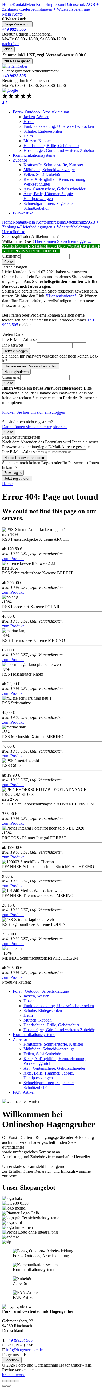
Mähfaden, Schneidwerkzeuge (49, 169)
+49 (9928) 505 (19, 1340)
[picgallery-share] (8, 1381)
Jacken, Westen (36, 116)
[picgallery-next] (8, 1386)
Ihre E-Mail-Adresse (19, 339)
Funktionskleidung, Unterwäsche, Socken (58, 126)
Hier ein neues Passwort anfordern (30, 366)
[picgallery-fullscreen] (13, 1381)
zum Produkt (13, 558)
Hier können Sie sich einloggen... (63, 241)
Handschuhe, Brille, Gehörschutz (51, 145)
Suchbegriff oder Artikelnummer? (30, 71)
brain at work (13, 1374)
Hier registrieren (16, 372)
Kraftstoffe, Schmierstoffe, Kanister (53, 165)
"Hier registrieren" (60, 296)
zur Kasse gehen (17, 61)
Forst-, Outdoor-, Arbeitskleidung (41, 112)
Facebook (11, 1360)
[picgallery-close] (4, 1381)
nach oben (10, 43)
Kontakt (19, 4)
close (8, 49)
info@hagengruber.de (24, 1350)
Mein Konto (36, 4)
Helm (28, 136)
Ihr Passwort (12, 345)
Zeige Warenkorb (17, 24)
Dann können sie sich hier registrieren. (34, 426)
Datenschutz (75, 4)
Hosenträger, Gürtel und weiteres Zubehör (58, 150)
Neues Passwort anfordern (24, 458)
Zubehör (20, 160)
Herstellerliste (13, 231)
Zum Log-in (13, 473)
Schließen (10, 246)
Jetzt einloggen (16, 351)
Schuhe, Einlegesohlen (42, 131)
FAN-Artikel (23, 213)
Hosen (28, 121)
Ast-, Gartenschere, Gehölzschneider (54, 189)
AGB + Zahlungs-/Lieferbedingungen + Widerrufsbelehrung (50, 6)
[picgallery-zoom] (17, 1381)
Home (7, 4)
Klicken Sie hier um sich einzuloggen (33, 412)
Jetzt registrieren (17, 479)
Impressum (56, 4)
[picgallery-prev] (4, 1386)
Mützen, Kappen (37, 141)
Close (8, 262)
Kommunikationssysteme (34, 155)
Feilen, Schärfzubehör (42, 174)
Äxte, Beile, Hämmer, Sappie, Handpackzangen (48, 196)
